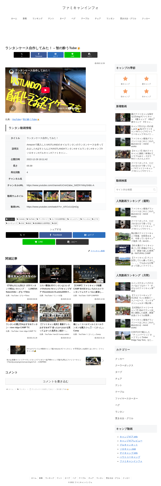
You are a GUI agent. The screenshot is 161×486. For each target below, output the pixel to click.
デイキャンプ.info (129, 453)
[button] (89, 55)
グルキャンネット (129, 445)
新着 (41, 478)
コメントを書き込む (56, 381)
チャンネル (86, 219)
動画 (29, 223)
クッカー (126, 478)
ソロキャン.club (128, 449)
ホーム (33, 478)
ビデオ (96, 219)
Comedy (22, 219)
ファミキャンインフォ (131, 461)
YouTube (16, 119)
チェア (91, 478)
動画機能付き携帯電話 (42, 223)
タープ (67, 478)
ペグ (74, 478)
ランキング (49, 478)
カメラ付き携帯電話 (58, 219)
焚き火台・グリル (113, 478)
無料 (55, 223)
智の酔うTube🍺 (31, 119)
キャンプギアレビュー (131, 441)
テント (59, 478)
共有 (22, 223)
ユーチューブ (12, 223)
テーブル (82, 478)
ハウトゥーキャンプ (130, 457)
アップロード (43, 219)
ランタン (11, 219)
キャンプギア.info (129, 437)
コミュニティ (73, 219)
